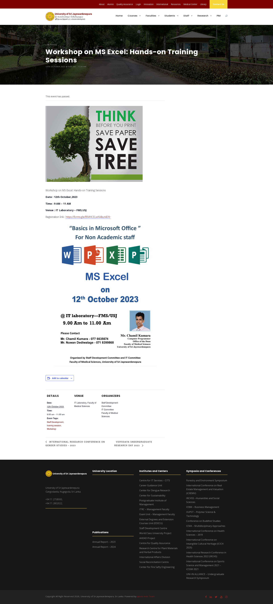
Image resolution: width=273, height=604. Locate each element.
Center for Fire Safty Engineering (157, 567)
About (102, 4)
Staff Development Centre (153, 528)
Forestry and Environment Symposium (206, 480)
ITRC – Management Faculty (154, 509)
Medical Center (190, 4)
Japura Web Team (146, 596)
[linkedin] (211, 597)
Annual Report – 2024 (103, 546)
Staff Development (55, 422)
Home (119, 15)
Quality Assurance (124, 4)
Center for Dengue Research (154, 490)
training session (54, 425)
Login (138, 4)
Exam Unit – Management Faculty (157, 514)
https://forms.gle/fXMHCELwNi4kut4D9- (88, 217)
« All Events (51, 44)
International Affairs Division (154, 557)
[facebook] (206, 597)
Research (202, 15)
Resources (176, 4)
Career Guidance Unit (150, 485)
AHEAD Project (147, 538)
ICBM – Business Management (202, 507)
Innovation (149, 4)
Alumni (110, 4)
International (162, 4)
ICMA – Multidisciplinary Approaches (205, 526)
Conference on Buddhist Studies (203, 521)
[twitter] (216, 597)
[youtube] (221, 597)
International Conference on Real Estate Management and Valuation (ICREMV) (204, 489)
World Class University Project (155, 533)
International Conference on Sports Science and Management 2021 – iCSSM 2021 (205, 565)
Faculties (151, 15)
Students (170, 15)
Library (203, 4)
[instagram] (226, 597)
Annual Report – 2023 (103, 541)
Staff (186, 15)
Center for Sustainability (152, 495)
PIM (219, 15)
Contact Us (218, 4)
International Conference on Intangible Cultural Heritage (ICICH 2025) (205, 543)
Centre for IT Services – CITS (154, 480)
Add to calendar (60, 378)
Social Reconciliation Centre (154, 562)
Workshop (51, 428)
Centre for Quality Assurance (154, 543)
